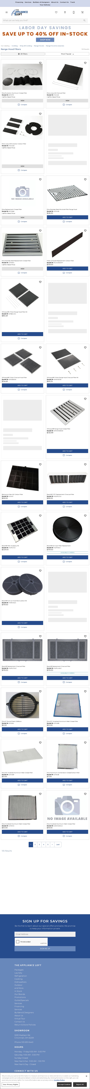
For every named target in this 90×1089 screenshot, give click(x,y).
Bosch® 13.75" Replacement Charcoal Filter (60, 494)
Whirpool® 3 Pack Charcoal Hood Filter (14, 377)
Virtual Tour (19, 1019)
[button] (6, 12)
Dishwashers (20, 982)
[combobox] (67, 54)
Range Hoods (39, 46)
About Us (55, 2)
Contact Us (64, 2)
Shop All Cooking (26, 46)
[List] (56, 12)
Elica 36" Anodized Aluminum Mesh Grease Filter (17, 772)
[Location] (65, 12)
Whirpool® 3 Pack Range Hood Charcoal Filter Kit (62, 377)
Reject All (80, 1084)
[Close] (86, 1076)
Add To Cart (68, 217)
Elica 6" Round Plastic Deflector (12, 721)
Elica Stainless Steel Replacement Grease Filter (16, 260)
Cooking (15, 46)
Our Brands (19, 994)
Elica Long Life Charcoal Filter (56, 93)
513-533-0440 (27, 1042)
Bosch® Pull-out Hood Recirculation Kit (14, 601)
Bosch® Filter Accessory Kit (10, 546)
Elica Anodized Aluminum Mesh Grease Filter (16, 824)
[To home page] (19, 12)
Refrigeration (20, 976)
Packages (18, 970)
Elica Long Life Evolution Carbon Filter (14, 144)
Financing (19, 2)
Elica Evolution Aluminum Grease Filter (14, 93)
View (22, 100)
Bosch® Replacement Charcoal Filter (13, 666)
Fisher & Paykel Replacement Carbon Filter (60, 260)
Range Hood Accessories (55, 46)
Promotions (20, 997)
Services (28, 2)
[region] (45, 1081)
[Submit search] (84, 20)
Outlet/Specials (21, 1000)
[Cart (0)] (82, 12)
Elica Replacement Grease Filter (12, 209)
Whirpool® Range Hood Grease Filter (58, 429)
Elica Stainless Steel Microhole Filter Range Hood (62, 209)
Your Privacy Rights (10, 1084)
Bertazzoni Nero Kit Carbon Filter (12, 494)
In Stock (18, 991)
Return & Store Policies (25, 1025)
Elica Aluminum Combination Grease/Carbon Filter (63, 772)
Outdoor (18, 985)
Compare (24, 104)
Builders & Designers (41, 2)
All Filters (24, 54)
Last (58, 844)
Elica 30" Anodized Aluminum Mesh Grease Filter (62, 721)
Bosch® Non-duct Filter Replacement (59, 546)
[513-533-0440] (73, 12)
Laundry (18, 973)
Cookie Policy (59, 1080)
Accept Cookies (64, 1084)
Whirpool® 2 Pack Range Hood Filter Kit (14, 312)
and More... (19, 988)
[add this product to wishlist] (40, 63)
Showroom (22, 1030)
